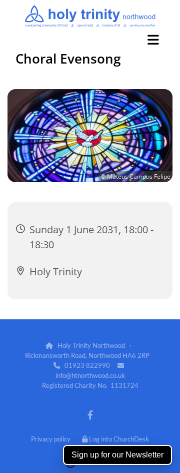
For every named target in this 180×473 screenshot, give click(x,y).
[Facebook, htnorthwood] (90, 415)
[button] (90, 39)
